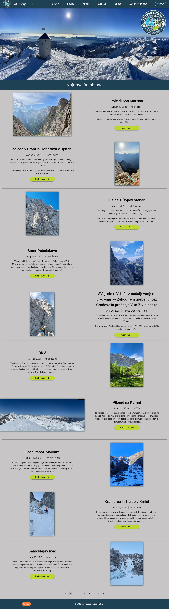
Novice (70, 4)
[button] (26, 604)
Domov (55, 4)
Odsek (118, 4)
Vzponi (86, 4)
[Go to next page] (103, 593)
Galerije (102, 4)
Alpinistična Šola (138, 4)
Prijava (160, 4)
